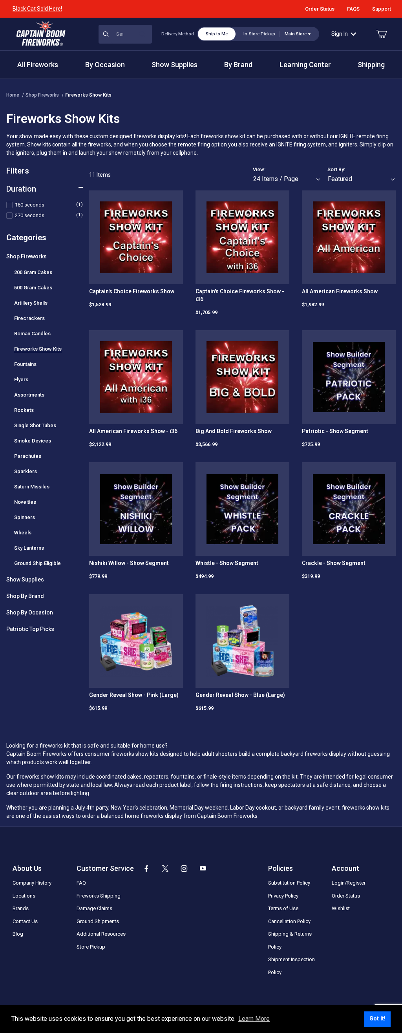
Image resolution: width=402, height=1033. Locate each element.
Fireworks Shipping (99, 896)
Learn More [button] (254, 1018)
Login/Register (348, 883)
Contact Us (25, 921)
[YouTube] (203, 868)
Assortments (29, 395)
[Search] (142, 34)
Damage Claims (94, 908)
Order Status (319, 9)
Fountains (25, 364)
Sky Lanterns (29, 548)
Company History (32, 883)
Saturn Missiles (31, 487)
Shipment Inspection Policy (291, 965)
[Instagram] (184, 868)
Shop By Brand (25, 596)
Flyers (21, 379)
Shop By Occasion (29, 612)
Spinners (24, 517)
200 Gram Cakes (33, 272)
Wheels (22, 533)
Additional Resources (101, 934)
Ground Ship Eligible (37, 563)
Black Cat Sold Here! (37, 8)
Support (381, 9)
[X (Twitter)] (165, 868)
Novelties (25, 502)
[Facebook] (146, 868)
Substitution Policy (289, 883)
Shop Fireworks (42, 95)
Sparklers (25, 471)
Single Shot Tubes (35, 425)
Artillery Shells (31, 303)
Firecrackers (29, 318)
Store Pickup (91, 947)
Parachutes (27, 456)
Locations (24, 896)
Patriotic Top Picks (30, 629)
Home (12, 95)
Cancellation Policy (289, 921)
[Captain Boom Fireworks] (41, 33)
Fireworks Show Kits (88, 95)
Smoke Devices (32, 441)
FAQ (81, 883)
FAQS (353, 9)
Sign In (339, 34)
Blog (18, 934)
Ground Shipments (98, 921)
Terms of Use (283, 908)
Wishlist (341, 908)
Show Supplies (25, 579)
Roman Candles (32, 333)
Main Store (296, 34)
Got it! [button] (377, 1018)
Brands (21, 908)
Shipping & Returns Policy (290, 940)
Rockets (24, 410)
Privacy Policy (283, 896)
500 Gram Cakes (33, 288)
